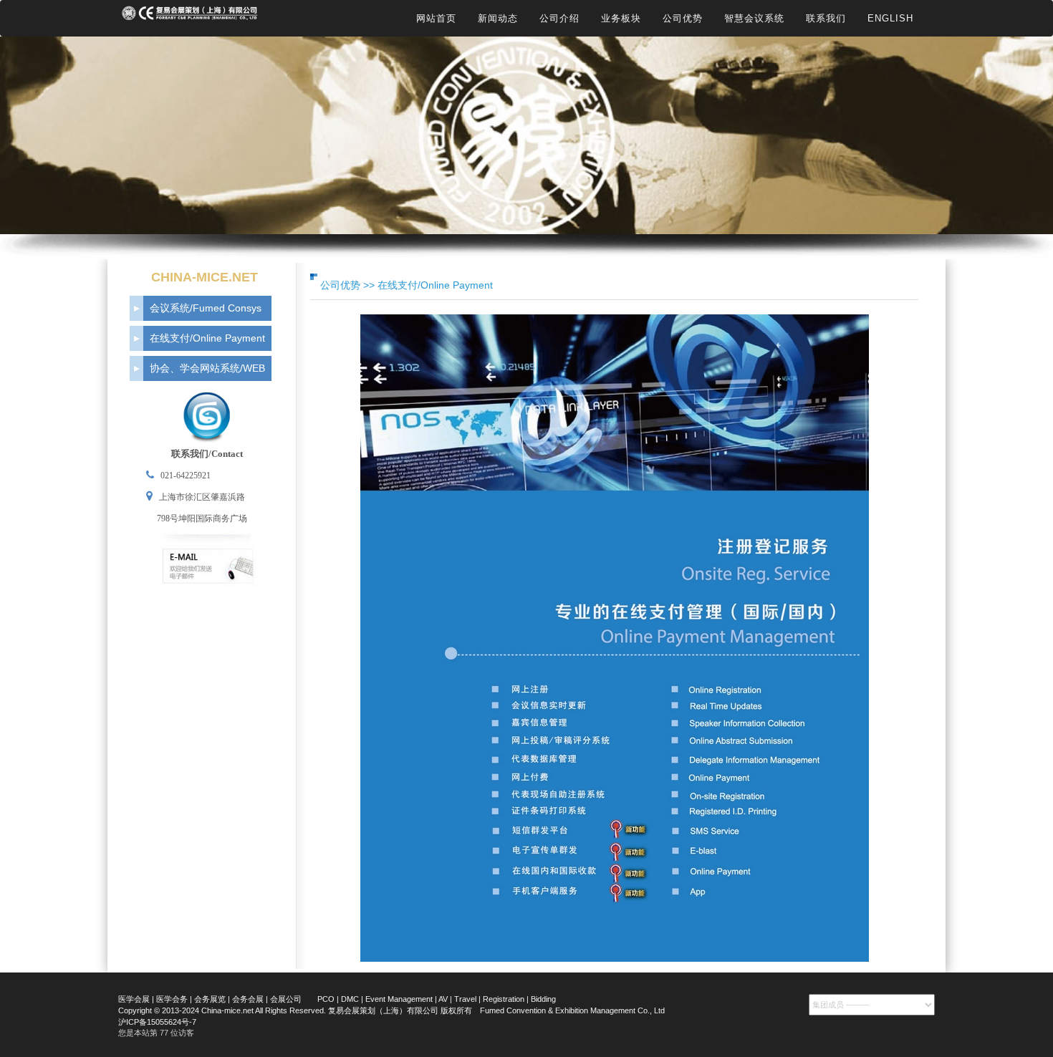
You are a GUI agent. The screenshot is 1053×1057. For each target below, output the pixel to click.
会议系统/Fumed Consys (205, 308)
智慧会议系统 (754, 18)
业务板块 (621, 18)
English (890, 18)
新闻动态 (498, 18)
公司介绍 (559, 18)
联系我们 (826, 18)
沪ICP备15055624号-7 (157, 1022)
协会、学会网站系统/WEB (207, 368)
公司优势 (683, 18)
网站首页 (436, 18)
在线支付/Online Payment (207, 338)
